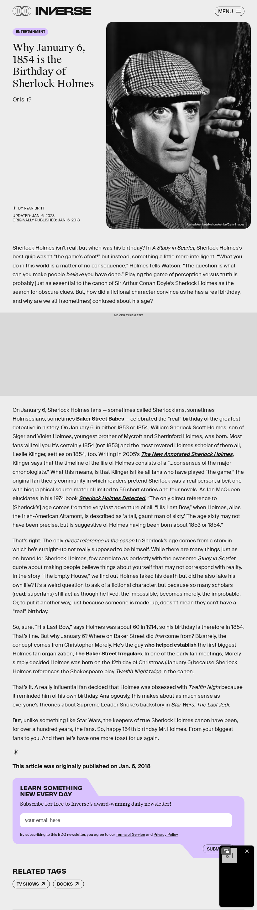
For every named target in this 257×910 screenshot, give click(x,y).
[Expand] (226, 851)
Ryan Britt (34, 208)
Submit (215, 849)
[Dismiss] (247, 851)
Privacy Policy (166, 834)
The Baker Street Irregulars (108, 653)
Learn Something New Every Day (51, 790)
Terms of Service (130, 834)
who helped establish (170, 645)
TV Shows (28, 884)
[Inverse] (63, 11)
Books (65, 884)
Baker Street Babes (100, 419)
